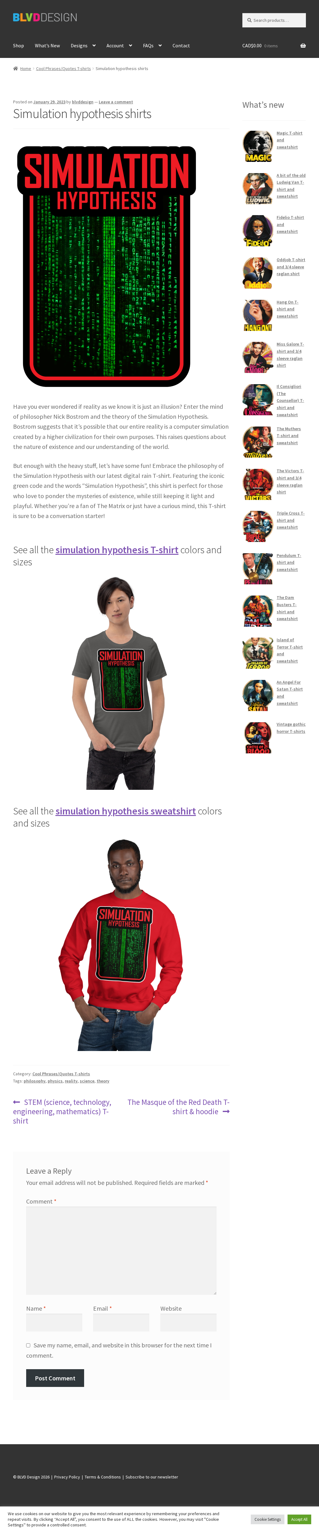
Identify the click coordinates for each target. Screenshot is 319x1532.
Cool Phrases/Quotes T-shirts (63, 68)
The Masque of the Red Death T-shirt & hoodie (178, 1106)
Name (36, 1308)
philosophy (34, 1081)
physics (55, 1081)
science (87, 1081)
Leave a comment (116, 102)
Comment (41, 1201)
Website (171, 1308)
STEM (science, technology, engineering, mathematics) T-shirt (62, 1111)
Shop (18, 45)
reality (71, 1081)
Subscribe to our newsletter (152, 1477)
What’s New (47, 45)
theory (103, 1081)
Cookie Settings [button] (268, 1519)
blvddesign (82, 102)
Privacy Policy (67, 1477)
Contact (181, 45)
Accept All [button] (299, 1519)
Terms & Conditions (103, 1477)
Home (25, 68)
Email (102, 1308)
